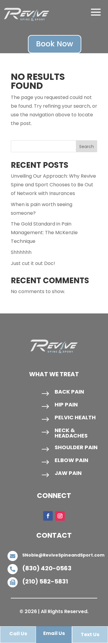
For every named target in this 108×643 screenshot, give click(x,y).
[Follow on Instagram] (60, 516)
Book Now (54, 44)
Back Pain (69, 391)
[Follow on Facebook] (48, 516)
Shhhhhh (21, 252)
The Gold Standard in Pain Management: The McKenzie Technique (44, 232)
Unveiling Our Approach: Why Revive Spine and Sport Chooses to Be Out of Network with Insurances (53, 185)
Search (86, 147)
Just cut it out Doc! (33, 263)
